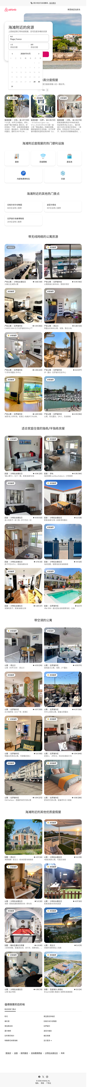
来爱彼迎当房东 (73, 9)
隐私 (37, 1083)
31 (12, 86)
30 (39, 82)
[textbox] (18, 47)
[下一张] (47, 90)
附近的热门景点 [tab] (10, 1009)
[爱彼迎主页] (10, 9)
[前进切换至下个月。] (38, 53)
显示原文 (52, 3)
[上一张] (39, 90)
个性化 (48, 1083)
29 (34, 82)
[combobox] (28, 39)
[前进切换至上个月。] (12, 53)
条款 (42, 1083)
